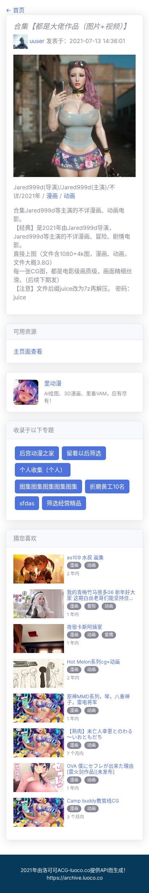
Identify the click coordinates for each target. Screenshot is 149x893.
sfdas (27, 503)
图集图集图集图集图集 (48, 486)
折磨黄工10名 (107, 486)
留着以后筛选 (84, 453)
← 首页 (15, 10)
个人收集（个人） (43, 469)
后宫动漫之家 (37, 453)
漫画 (53, 195)
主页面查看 (27, 351)
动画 (69, 195)
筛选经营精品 (64, 503)
